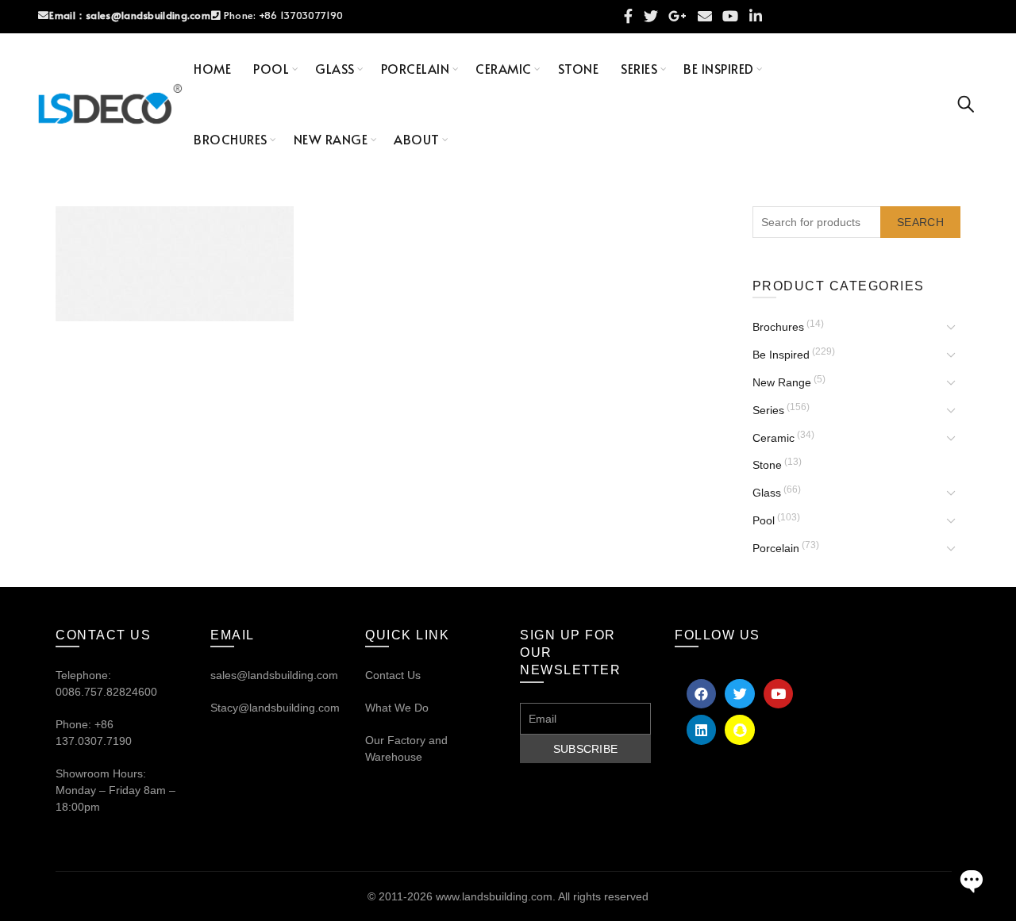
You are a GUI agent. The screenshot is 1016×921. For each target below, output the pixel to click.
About (417, 139)
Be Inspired (718, 68)
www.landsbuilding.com (494, 896)
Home (212, 68)
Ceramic (503, 68)
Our (374, 740)
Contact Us (393, 675)
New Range (331, 139)
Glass (335, 68)
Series (639, 68)
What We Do (397, 707)
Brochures (230, 139)
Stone (578, 68)
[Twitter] (739, 693)
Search (920, 222)
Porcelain (415, 68)
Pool (271, 68)
